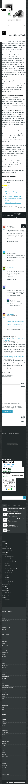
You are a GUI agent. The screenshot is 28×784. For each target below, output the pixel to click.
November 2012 (5, 736)
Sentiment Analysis (10, 561)
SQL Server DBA (8, 574)
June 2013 (4, 723)
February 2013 (5, 730)
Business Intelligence (9, 556)
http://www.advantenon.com (12, 241)
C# (5, 543)
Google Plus (7, 592)
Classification (9, 560)
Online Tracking (5, 584)
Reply (4, 229)
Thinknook (11, 782)
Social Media (4, 590)
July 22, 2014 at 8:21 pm (15, 301)
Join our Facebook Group (11, 20)
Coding (3, 541)
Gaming (3, 546)
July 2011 (4, 770)
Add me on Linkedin (17, 20)
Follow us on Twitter (8, 20)
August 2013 (4, 719)
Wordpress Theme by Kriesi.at (19, 782)
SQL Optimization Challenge (7, 622)
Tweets (16, 206)
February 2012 (5, 756)
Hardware (4, 552)
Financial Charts (8, 550)
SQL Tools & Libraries (6, 625)
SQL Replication (8, 572)
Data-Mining (7, 558)
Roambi (15, 155)
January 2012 (5, 758)
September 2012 (5, 741)
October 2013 (5, 717)
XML (3, 597)
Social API (6, 594)
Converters (7, 599)
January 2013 (5, 732)
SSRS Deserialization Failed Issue (13, 196)
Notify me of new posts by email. (23, 419)
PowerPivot (7, 565)
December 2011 (5, 761)
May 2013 (4, 725)
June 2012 (4, 747)
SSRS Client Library (6, 627)
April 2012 (4, 752)
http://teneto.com (10, 260)
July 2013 (4, 721)
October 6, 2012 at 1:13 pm (9, 359)
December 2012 (5, 734)
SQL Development (8, 567)
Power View (9, 581)
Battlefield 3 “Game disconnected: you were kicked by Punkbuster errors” (18, 215)
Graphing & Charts (5, 548)
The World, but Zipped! (9, 215)
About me (4, 629)
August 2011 (4, 767)
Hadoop (6, 563)
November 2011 (5, 763)
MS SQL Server (5, 554)
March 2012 (4, 754)
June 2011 (4, 772)
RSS (19, 20)
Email (22, 383)
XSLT (6, 601)
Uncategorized (5, 595)
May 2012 (4, 750)
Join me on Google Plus (14, 20)
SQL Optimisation (8, 570)
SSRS (24, 207)
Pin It (3, 37)
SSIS (6, 577)
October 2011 (5, 765)
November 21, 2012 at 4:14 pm (9, 341)
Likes (11, 206)
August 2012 (4, 743)
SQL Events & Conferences (10, 568)
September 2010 (5, 774)
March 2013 (4, 728)
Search (3, 586)
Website (23, 386)
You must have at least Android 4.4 (14, 329)
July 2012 (4, 745)
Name (22, 379)
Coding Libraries (8, 545)
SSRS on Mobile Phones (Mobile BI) (14, 36)
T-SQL (6, 583)
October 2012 (5, 739)
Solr (5, 588)
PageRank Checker (6, 620)
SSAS (6, 575)
